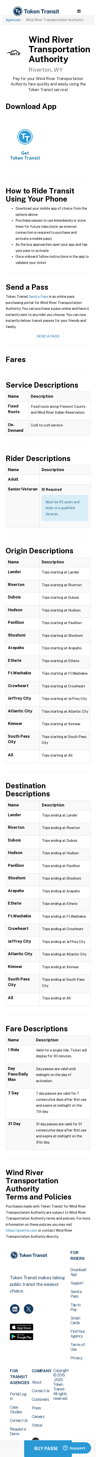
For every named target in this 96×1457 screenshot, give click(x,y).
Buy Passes (48, 1448)
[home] (36, 11)
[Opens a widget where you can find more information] (74, 1448)
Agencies (13, 20)
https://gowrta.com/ (21, 1230)
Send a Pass (38, 297)
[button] (79, 11)
